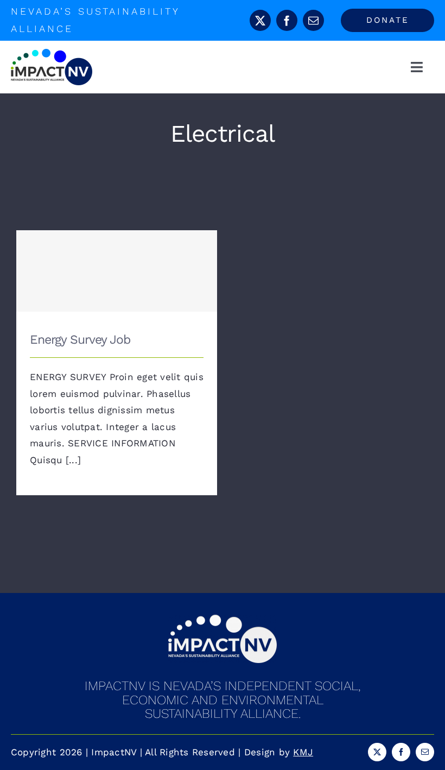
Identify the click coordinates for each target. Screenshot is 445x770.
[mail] (313, 20)
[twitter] (260, 20)
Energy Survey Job (117, 260)
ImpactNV (113, 752)
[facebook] (286, 20)
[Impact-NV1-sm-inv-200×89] (222, 619)
